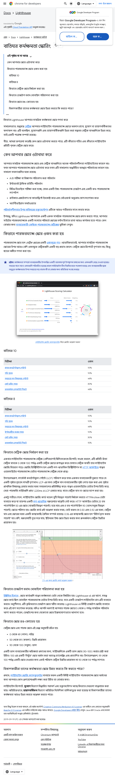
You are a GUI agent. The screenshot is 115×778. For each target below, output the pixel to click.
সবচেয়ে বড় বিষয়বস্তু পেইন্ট (16, 378)
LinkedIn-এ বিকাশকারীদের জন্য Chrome (91, 745)
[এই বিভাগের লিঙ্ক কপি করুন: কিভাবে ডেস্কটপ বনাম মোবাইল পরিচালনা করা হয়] (67, 589)
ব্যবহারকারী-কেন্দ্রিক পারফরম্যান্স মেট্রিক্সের (37, 224)
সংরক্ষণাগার (46, 744)
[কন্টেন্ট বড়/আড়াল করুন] (30, 56)
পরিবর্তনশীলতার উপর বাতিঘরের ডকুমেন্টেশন (26, 209)
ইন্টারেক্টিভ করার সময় (14, 432)
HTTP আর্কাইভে (91, 467)
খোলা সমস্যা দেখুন (11, 739)
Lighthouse (23, 13)
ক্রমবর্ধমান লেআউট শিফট (16, 389)
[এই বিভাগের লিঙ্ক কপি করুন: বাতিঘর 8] (18, 399)
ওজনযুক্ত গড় (53, 242)
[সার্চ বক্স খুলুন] (65, 3)
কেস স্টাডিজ (46, 739)
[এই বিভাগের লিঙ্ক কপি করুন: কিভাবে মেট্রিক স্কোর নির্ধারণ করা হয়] (51, 452)
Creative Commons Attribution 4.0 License (62, 707)
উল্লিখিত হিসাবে (11, 595)
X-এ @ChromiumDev (88, 734)
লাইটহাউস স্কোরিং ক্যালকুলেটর (47, 342)
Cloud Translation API (22, 27)
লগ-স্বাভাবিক (40, 501)
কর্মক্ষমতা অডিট (40, 37)
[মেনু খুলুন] (5, 3)
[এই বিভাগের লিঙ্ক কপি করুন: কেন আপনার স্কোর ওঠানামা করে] (55, 155)
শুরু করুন (98, 36)
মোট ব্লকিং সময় (11, 384)
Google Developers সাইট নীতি (67, 710)
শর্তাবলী (7, 764)
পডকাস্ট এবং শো (48, 749)
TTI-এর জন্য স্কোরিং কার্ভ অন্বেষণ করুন (57, 580)
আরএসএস (82, 751)
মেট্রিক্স (28, 126)
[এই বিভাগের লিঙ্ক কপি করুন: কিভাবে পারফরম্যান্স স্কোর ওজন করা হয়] (67, 234)
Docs (7, 13)
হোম (5, 37)
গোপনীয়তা (17, 764)
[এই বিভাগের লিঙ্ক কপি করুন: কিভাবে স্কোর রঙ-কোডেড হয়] (43, 622)
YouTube (82, 739)
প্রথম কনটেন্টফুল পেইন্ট (15, 367)
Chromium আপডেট (50, 734)
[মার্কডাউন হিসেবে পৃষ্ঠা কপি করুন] (56, 45)
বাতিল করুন (72, 36)
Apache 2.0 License (12, 710)
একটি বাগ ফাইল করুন (13, 734)
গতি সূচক (9, 373)
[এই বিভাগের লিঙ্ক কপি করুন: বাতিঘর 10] (19, 351)
